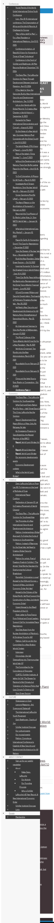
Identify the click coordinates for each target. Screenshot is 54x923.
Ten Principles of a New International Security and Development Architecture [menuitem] (23, 525)
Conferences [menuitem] (14, 4)
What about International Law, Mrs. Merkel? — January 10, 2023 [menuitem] (25, 232)
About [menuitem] (18, 768)
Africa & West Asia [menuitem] (25, 450)
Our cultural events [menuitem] (23, 731)
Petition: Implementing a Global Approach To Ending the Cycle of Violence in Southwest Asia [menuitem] (26, 536)
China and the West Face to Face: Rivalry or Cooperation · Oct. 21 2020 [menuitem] (26, 382)
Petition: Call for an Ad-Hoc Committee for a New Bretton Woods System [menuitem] (25, 645)
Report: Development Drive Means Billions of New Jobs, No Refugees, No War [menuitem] (24, 423)
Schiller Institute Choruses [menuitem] (26, 727)
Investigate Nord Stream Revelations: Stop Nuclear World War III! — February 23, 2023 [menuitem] (25, 187)
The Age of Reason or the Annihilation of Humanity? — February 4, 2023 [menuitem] (24, 206)
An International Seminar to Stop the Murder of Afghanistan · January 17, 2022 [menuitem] (25, 330)
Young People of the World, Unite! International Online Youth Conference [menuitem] (25, 11)
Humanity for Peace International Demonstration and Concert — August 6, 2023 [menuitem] (25, 124)
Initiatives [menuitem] (12, 480)
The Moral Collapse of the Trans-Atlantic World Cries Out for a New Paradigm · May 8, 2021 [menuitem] (26, 341)
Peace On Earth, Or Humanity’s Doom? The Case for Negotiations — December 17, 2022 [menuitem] (26, 244)
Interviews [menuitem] (19, 652)
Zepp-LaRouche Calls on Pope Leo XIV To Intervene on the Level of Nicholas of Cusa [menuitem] (26, 487)
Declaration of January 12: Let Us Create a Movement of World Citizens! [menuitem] (25, 506)
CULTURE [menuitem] (12, 697)
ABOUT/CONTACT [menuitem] (16, 757)
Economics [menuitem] (13, 393)
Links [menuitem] (18, 809)
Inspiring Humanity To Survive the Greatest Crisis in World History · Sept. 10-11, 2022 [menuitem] (26, 270)
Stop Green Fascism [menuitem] (23, 693)
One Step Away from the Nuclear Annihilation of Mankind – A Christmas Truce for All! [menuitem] (26, 633)
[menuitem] (23, 390)
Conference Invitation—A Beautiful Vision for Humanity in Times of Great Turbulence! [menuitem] (25, 53)
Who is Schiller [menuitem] (27, 791)
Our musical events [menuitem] (23, 734)
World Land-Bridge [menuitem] (26, 453)
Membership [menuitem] (20, 817)
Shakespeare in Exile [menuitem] (23, 701)
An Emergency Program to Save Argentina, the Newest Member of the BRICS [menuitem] (24, 435)
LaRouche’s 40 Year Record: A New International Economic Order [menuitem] (25, 798)
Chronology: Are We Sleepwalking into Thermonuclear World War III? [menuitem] (26, 660)
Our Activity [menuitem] (26, 779)
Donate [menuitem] (11, 813)
